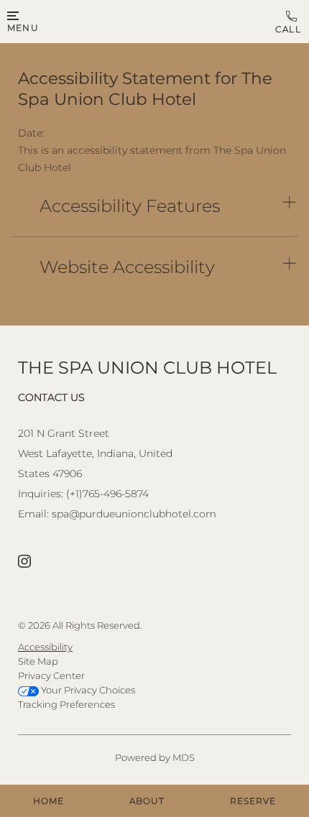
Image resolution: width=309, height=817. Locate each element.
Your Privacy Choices (87, 690)
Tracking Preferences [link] (66, 704)
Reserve (253, 800)
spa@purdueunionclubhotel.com (134, 513)
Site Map (38, 661)
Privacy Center (51, 675)
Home (48, 800)
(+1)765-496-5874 (288, 22)
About (147, 800)
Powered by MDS (155, 757)
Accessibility (45, 646)
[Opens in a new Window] (24, 563)
